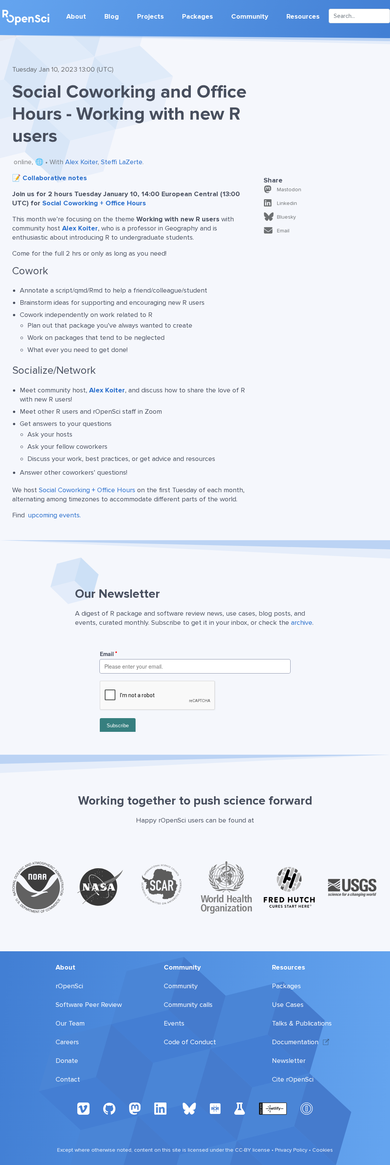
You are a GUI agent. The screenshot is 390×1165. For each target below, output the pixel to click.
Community (249, 16)
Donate (67, 1060)
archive (301, 622)
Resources (303, 16)
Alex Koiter (81, 162)
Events (174, 1023)
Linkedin (287, 203)
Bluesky (286, 217)
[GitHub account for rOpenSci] (109, 1108)
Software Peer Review (89, 1004)
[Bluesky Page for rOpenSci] (189, 1108)
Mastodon (289, 189)
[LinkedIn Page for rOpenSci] (161, 1108)
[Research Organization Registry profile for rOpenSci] (215, 1108)
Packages (197, 16)
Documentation (295, 1042)
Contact (68, 1079)
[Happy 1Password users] (306, 1108)
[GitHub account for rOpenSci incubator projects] (239, 1108)
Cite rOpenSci (292, 1079)
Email (283, 230)
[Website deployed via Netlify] (273, 1108)
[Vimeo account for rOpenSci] (83, 1108)
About (76, 16)
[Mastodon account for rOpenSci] (135, 1108)
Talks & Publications (302, 1023)
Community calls (188, 1004)
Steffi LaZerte (121, 162)
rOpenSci (69, 986)
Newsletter (288, 1060)
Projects (150, 16)
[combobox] (359, 16)
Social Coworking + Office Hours (94, 203)
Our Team (70, 1023)
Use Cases (288, 1004)
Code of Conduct (190, 1042)
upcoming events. (54, 515)
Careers (67, 1042)
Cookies (322, 1150)
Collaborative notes (54, 178)
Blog (111, 16)
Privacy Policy (291, 1150)
